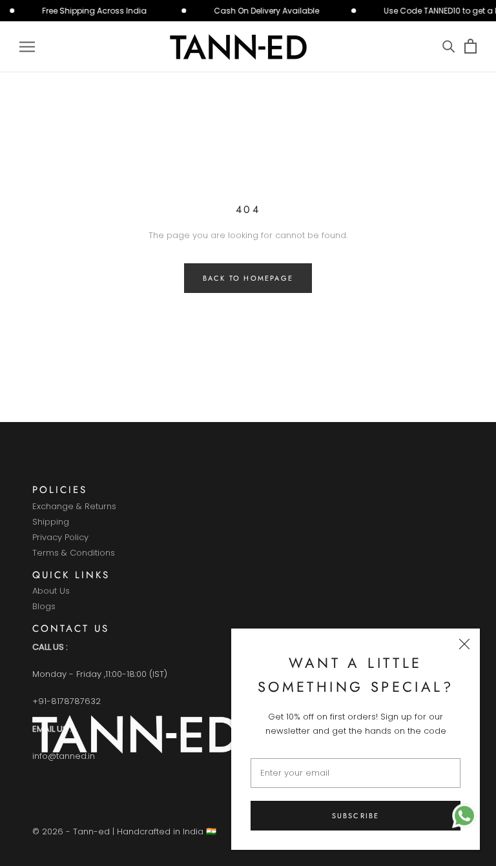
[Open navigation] (27, 46)
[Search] (448, 46)
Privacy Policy (60, 537)
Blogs (44, 606)
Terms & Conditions (73, 553)
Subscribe (356, 816)
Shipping (50, 522)
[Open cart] (470, 46)
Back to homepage (248, 278)
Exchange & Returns (74, 506)
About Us (51, 591)
